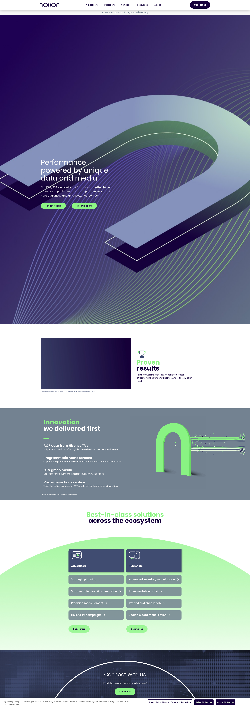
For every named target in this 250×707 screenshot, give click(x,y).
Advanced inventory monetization (152, 579)
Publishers (109, 4)
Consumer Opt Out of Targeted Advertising (125, 12)
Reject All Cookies (204, 702)
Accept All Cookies (225, 702)
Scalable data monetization (148, 615)
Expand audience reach (145, 603)
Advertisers (92, 4)
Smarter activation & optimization (94, 591)
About (157, 4)
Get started (79, 628)
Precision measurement (87, 603)
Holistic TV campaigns (86, 615)
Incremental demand (143, 591)
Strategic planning (83, 579)
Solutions (125, 4)
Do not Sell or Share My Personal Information (170, 702)
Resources (142, 4)
